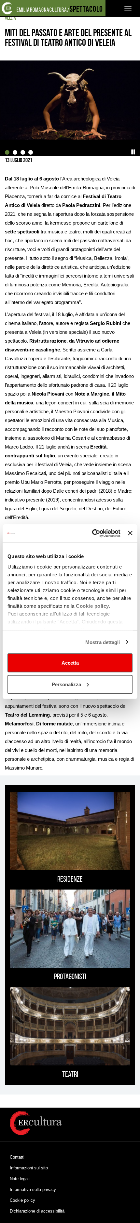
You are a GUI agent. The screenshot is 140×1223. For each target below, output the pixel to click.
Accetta (70, 663)
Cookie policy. (93, 605)
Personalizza (66, 684)
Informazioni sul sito (29, 1167)
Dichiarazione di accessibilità (37, 1211)
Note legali (20, 1178)
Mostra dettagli (102, 642)
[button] (133, 152)
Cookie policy (22, 1200)
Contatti (17, 1157)
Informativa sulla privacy (33, 1189)
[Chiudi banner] (130, 533)
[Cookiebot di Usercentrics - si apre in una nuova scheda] (92, 533)
